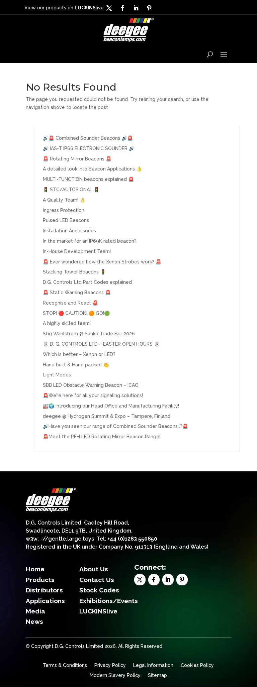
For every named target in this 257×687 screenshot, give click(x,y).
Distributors (44, 590)
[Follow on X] (109, 8)
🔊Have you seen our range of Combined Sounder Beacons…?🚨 (115, 426)
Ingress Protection (63, 210)
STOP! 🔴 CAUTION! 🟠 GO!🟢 (76, 313)
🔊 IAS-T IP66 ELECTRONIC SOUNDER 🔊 (89, 148)
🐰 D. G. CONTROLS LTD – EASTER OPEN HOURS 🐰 (101, 344)
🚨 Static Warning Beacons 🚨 (77, 292)
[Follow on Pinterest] (149, 8)
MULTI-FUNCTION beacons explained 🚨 (88, 179)
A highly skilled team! (67, 323)
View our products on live (64, 7)
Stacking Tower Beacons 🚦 (74, 271)
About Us (93, 569)
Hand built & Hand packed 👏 (76, 364)
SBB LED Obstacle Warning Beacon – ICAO (91, 385)
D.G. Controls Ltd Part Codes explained (87, 282)
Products (40, 579)
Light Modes (57, 374)
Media (35, 611)
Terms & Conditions (65, 665)
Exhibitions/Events (108, 600)
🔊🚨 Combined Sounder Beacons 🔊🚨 (88, 138)
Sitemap (157, 675)
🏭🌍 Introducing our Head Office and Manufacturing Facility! (111, 406)
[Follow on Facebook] (122, 8)
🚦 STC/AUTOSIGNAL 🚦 (71, 189)
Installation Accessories (69, 230)
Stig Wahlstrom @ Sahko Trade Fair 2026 (89, 333)
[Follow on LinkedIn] (136, 8)
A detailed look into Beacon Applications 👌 (92, 168)
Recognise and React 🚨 (70, 303)
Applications (45, 600)
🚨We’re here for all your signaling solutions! (93, 395)
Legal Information (153, 665)
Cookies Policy (197, 665)
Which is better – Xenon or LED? (79, 354)
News (34, 621)
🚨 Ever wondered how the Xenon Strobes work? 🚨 (102, 261)
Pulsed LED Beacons (66, 220)
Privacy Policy (110, 665)
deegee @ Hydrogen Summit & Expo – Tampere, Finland (106, 416)
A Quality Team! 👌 (64, 200)
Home (35, 569)
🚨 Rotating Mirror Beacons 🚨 (77, 158)
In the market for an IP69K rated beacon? (90, 241)
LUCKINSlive (98, 611)
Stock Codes (99, 590)
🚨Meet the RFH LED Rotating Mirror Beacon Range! (101, 436)
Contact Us (96, 579)
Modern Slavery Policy (115, 675)
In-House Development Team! (77, 251)
